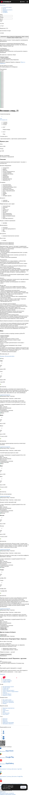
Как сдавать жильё (7, 699)
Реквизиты (5, 721)
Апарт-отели (6, 710)
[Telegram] (3, 730)
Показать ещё (3, 628)
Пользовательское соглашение (7, 793)
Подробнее (2, 674)
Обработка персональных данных (8, 794)
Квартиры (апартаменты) (8, 708)
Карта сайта (2, 791)
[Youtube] (3, 737)
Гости (1, 19)
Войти (23, 1)
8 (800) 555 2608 (6, 682)
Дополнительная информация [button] (7, 242)
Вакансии (5, 720)
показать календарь (5, 335)
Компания (5, 718)
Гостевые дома (6, 713)
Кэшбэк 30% (5, 689)
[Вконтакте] (3, 735)
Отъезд (1, 17)
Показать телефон (4, 57)
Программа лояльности (8, 723)
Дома (4, 711)
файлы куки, (10, 785)
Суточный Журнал (7, 694)
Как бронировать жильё (8, 686)
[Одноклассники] (3, 731)
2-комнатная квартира (5, 395)
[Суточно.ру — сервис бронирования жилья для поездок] (6, 1)
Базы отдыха (5, 714)
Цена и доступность (5, 49)
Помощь (5, 703)
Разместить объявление (8, 701)
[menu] (27, 1)
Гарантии (5, 692)
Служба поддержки (7, 680)
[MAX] (3, 733)
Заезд (1, 14)
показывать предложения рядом (9, 351)
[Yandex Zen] (3, 738)
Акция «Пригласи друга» (8, 690)
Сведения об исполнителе (6, 654)
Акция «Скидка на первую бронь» (11, 691)
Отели (4, 709)
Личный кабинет (7, 679)
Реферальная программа (8, 722)
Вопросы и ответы (7, 695)
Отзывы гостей (6, 687)
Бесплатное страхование (8, 702)
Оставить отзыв (4, 629)
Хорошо (23, 787)
